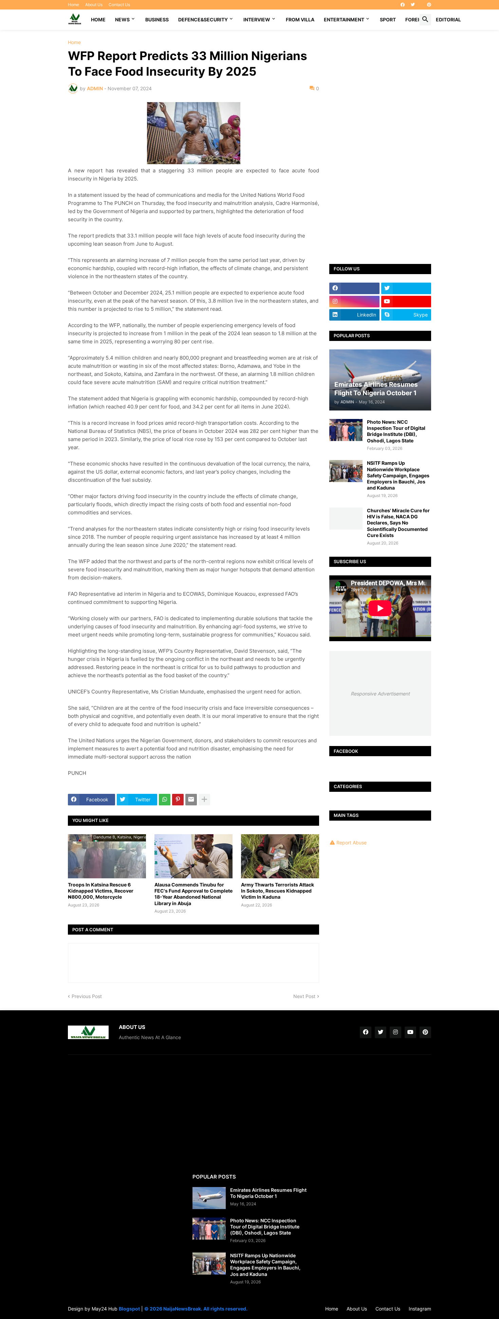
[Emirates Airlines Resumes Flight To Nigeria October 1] (209, 1198)
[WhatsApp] (164, 799)
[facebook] (403, 4)
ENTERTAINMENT (344, 19)
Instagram (420, 1309)
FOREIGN (415, 19)
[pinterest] (429, 4)
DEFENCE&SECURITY (203, 19)
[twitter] (413, 4)
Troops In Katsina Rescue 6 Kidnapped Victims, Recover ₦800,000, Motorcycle (100, 891)
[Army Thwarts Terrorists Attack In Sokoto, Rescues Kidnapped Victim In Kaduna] (280, 856)
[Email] (191, 799)
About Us (94, 4)
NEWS (122, 19)
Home (73, 4)
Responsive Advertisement (380, 693)
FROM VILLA (300, 19)
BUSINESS (157, 19)
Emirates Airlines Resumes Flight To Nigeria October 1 (268, 1193)
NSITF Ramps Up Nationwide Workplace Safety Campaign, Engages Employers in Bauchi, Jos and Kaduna (398, 475)
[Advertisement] (380, 142)
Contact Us (119, 4)
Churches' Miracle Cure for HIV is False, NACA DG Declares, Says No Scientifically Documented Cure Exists (398, 523)
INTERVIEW (256, 19)
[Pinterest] (178, 799)
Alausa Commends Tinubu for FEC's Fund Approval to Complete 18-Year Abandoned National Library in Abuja (193, 894)
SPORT (388, 19)
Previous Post (87, 996)
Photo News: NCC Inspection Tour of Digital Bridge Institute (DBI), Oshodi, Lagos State (396, 431)
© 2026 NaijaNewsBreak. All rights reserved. (195, 1309)
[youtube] (406, 301)
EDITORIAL (448, 19)
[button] (425, 19)
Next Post (304, 996)
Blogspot (129, 1309)
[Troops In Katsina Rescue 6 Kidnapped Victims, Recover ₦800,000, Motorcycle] (107, 856)
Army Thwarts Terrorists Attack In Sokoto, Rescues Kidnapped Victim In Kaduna (277, 891)
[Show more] (204, 799)
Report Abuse (351, 842)
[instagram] (354, 301)
